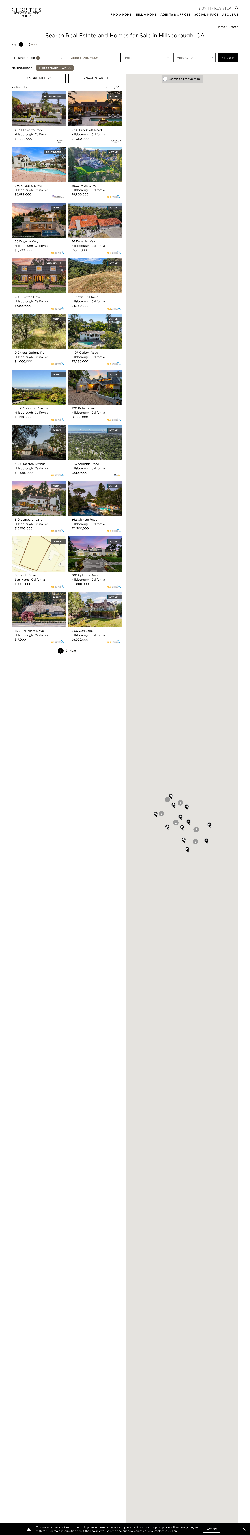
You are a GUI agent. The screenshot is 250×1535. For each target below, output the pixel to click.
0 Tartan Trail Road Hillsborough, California (92, 263)
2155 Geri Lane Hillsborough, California (89, 596)
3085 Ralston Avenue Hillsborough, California (37, 429)
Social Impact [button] (206, 14)
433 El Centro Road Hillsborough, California (36, 96)
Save (96, 78)
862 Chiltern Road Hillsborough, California (91, 485)
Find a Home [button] (121, 14)
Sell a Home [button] (145, 14)
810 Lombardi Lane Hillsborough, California (35, 485)
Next (72, 650)
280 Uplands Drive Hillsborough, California (91, 541)
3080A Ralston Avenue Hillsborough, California (38, 374)
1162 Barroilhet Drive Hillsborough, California (36, 596)
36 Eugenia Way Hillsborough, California (90, 207)
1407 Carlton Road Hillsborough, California (91, 318)
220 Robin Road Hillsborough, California (90, 374)
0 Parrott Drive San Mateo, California (38, 538)
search (228, 57)
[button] (188, 822)
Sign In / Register (214, 8)
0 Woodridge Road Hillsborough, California (92, 429)
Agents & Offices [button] (175, 14)
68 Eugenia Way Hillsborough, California (33, 207)
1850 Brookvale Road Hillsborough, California (93, 96)
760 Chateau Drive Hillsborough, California (35, 151)
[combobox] (38, 57)
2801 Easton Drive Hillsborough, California (35, 263)
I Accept (211, 1529)
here (175, 1531)
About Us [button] (230, 14)
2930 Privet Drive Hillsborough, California (90, 151)
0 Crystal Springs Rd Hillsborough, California (36, 318)
